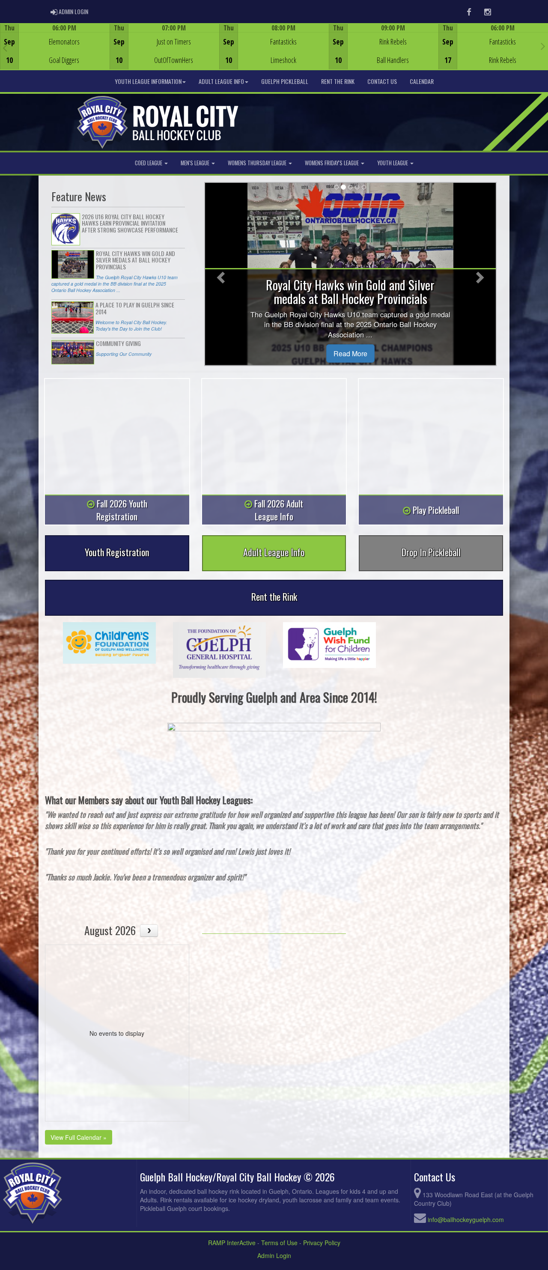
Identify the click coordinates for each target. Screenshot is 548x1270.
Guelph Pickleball (284, 81)
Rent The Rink (337, 81)
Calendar (422, 81)
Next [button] (543, 45)
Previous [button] (5, 47)
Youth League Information (148, 81)
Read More (350, 353)
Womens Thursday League (258, 163)
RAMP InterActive (232, 1242)
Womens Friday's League (332, 163)
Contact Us (382, 81)
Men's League (196, 163)
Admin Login (274, 1255)
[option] (55, 46)
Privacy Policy (321, 1242)
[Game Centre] (55, 53)
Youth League (393, 163)
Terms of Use (279, 1242)
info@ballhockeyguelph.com (466, 1219)
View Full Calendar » (79, 1137)
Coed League (149, 163)
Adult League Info (221, 81)
